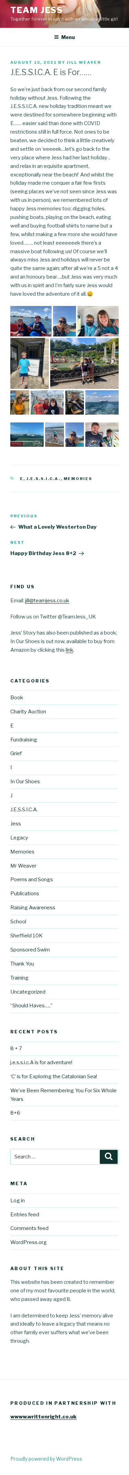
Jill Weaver (84, 62)
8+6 (15, 1113)
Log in (17, 1200)
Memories (78, 478)
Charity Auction (28, 712)
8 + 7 (16, 1048)
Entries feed (24, 1215)
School (18, 922)
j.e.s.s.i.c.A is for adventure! (41, 1062)
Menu (68, 37)
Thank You (22, 964)
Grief (16, 753)
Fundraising (23, 740)
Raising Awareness (32, 908)
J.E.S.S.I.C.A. (43, 478)
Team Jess (36, 10)
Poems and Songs (31, 879)
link (69, 650)
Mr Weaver (23, 866)
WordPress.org (28, 1242)
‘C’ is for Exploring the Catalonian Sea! (53, 1076)
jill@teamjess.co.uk (47, 601)
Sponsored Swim (30, 950)
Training (19, 978)
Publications (24, 893)
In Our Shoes (25, 781)
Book (16, 698)
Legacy (19, 838)
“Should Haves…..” (31, 1006)
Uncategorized (27, 992)
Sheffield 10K (26, 936)
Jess (15, 824)
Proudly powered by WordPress (46, 1459)
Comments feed (29, 1228)
